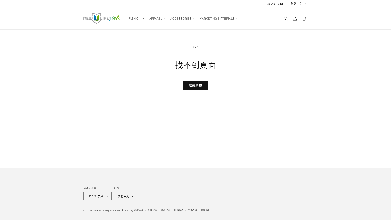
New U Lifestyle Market (107, 210)
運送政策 (192, 210)
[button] (136, 18)
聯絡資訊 (205, 210)
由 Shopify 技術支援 (132, 210)
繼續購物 (195, 85)
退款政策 (152, 210)
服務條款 (179, 210)
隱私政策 (165, 210)
